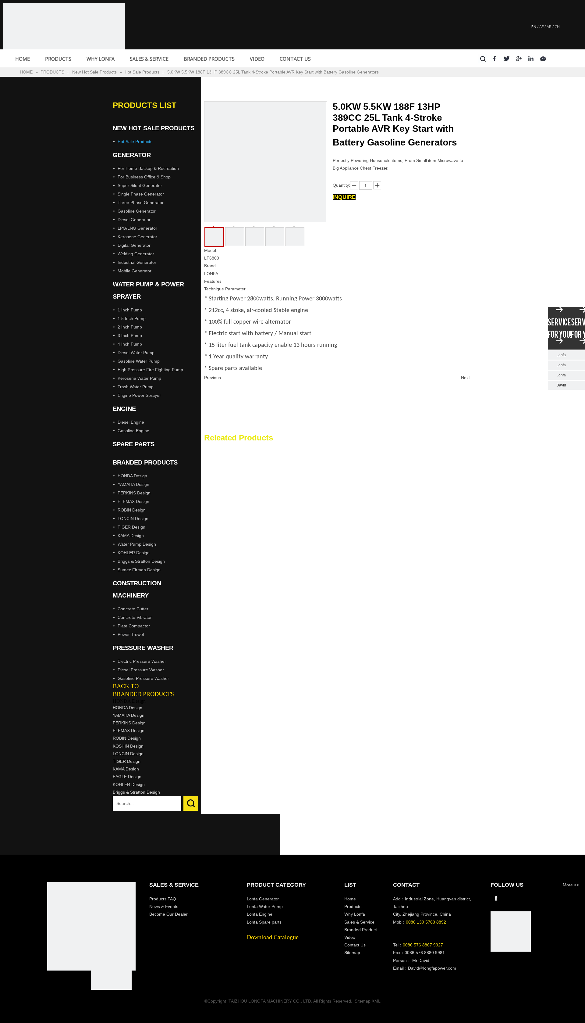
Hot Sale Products (135, 141)
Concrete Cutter (133, 608)
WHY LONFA (101, 59)
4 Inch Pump (130, 344)
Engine (124, 408)
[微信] (543, 58)
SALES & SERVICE (149, 59)
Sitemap (352, 952)
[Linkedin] (531, 58)
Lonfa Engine (259, 914)
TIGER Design (131, 527)
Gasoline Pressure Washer (143, 678)
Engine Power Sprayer (139, 395)
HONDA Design (132, 475)
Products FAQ (162, 898)
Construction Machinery (137, 589)
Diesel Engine (131, 422)
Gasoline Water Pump (139, 361)
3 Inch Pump (130, 335)
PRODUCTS (58, 59)
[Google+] (519, 58)
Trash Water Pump (136, 386)
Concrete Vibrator (135, 617)
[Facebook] (494, 58)
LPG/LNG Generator (137, 228)
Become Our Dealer (168, 914)
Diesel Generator (134, 219)
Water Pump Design (137, 544)
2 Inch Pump (130, 327)
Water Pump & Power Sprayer (148, 290)
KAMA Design (131, 535)
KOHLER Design (134, 552)
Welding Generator (136, 253)
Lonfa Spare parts (264, 922)
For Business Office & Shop (144, 176)
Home (350, 898)
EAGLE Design (127, 776)
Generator (132, 155)
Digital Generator (134, 245)
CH (557, 26)
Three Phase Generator (141, 202)
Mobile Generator (134, 270)
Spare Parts (133, 444)
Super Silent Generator (140, 185)
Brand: (210, 265)
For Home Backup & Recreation (148, 168)
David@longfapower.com (432, 968)
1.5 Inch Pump (132, 318)
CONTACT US (295, 59)
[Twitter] (507, 58)
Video (349, 937)
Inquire (344, 197)
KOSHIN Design (128, 746)
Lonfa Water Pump (265, 906)
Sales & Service (359, 922)
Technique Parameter (225, 288)
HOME (22, 59)
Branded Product (360, 929)
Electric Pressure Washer (142, 661)
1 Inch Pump (130, 309)
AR (549, 26)
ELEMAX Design (133, 501)
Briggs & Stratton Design (141, 561)
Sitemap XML (368, 1001)
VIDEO (257, 59)
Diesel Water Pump (136, 352)
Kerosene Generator (137, 236)
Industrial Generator (137, 262)
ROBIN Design (132, 510)
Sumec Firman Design (139, 569)
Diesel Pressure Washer (141, 669)
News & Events (163, 906)
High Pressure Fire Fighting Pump (150, 369)
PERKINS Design (134, 492)
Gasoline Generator (137, 211)
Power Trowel (131, 634)
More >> (571, 885)
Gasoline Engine (133, 430)
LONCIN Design (133, 518)
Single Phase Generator (141, 194)
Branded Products (145, 462)
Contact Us (355, 944)
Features (213, 281)
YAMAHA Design (133, 484)
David (561, 385)
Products (352, 906)
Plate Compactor (134, 625)
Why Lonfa (354, 914)
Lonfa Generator (263, 898)
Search (190, 803)
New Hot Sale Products (153, 128)
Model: (210, 250)
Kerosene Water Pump (139, 378)
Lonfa (561, 355)
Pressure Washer (143, 647)
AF (541, 26)
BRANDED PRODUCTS (209, 59)
